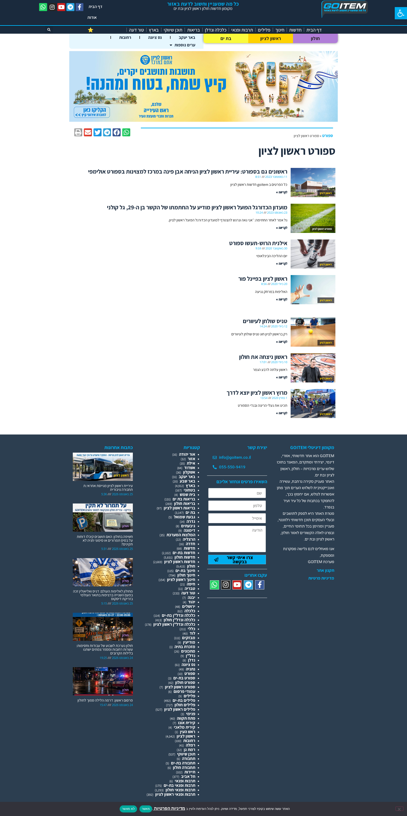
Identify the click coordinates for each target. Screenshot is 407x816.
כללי (191, 628)
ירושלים (188, 606)
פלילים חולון (185, 704)
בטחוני (189, 490)
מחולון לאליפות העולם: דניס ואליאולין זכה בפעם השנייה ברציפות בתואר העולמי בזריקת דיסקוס (103, 595)
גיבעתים (188, 525)
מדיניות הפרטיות (169, 808)
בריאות (193, 30)
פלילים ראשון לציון (179, 709)
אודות (92, 17)
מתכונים (188, 651)
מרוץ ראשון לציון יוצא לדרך (257, 392)
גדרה (191, 521)
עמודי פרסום (184, 691)
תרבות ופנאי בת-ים (179, 785)
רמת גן (189, 749)
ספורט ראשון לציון (180, 687)
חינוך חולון (186, 575)
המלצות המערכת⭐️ (106, 30)
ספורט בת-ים (184, 678)
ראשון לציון (270, 38)
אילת (191, 463)
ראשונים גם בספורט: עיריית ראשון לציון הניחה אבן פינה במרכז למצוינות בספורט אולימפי (187, 171)
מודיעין (189, 642)
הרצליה (189, 539)
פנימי (190, 713)
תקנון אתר (325, 570)
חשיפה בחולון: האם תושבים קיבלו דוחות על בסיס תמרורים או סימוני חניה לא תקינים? (105, 540)
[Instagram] (52, 7)
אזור (191, 458)
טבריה (190, 588)
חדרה (190, 543)
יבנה (191, 597)
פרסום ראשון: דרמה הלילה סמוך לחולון (105, 700)
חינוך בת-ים (185, 570)
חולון (315, 38)
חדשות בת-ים (184, 552)
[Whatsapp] (43, 7)
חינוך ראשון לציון (181, 579)
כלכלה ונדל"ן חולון (179, 619)
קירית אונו (186, 722)
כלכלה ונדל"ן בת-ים (178, 615)
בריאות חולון (184, 503)
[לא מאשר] (399, 809)
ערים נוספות (185, 45)
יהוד (191, 602)
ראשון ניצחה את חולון (263, 357)
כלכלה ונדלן (215, 30)
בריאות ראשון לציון (179, 508)
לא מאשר (128, 809)
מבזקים (188, 637)
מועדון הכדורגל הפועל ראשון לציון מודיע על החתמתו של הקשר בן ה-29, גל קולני (197, 207)
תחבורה (188, 758)
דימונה (189, 530)
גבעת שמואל (184, 517)
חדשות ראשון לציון (179, 561)
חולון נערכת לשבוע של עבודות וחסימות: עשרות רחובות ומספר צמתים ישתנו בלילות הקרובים (104, 649)
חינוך (279, 30)
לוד (192, 633)
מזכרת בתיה (185, 646)
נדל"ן (190, 655)
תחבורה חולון (184, 767)
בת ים (226, 38)
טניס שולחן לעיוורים (265, 321)
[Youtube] (61, 7)
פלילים (264, 30)
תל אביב (188, 776)
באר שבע (187, 481)
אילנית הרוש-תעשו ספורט (258, 243)
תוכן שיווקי (173, 30)
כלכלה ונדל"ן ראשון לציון (174, 624)
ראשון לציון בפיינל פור (262, 278)
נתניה (190, 669)
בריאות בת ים (184, 499)
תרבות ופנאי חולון (180, 789)
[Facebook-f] (80, 7)
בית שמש (187, 494)
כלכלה (189, 610)
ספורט (327, 135)
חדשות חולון (185, 557)
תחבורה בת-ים (183, 763)
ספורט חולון (185, 682)
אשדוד (189, 467)
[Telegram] (70, 7)
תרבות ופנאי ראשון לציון (175, 794)
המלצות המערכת (181, 534)
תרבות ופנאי (242, 30)
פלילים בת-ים (184, 700)
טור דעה (136, 30)
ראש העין (187, 731)
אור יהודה (187, 454)
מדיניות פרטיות (321, 578)
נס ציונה (155, 37)
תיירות (189, 772)
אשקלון (189, 472)
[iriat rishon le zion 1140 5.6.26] (203, 120)
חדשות (295, 30)
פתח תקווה (186, 718)
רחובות (125, 37)
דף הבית (95, 6)
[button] (401, 13)
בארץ (154, 30)
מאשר (146, 809)
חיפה (191, 584)
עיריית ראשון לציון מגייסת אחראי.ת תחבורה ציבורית (108, 487)
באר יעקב (187, 37)
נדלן (191, 660)
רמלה (190, 745)
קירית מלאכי (184, 727)
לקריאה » (281, 192)
